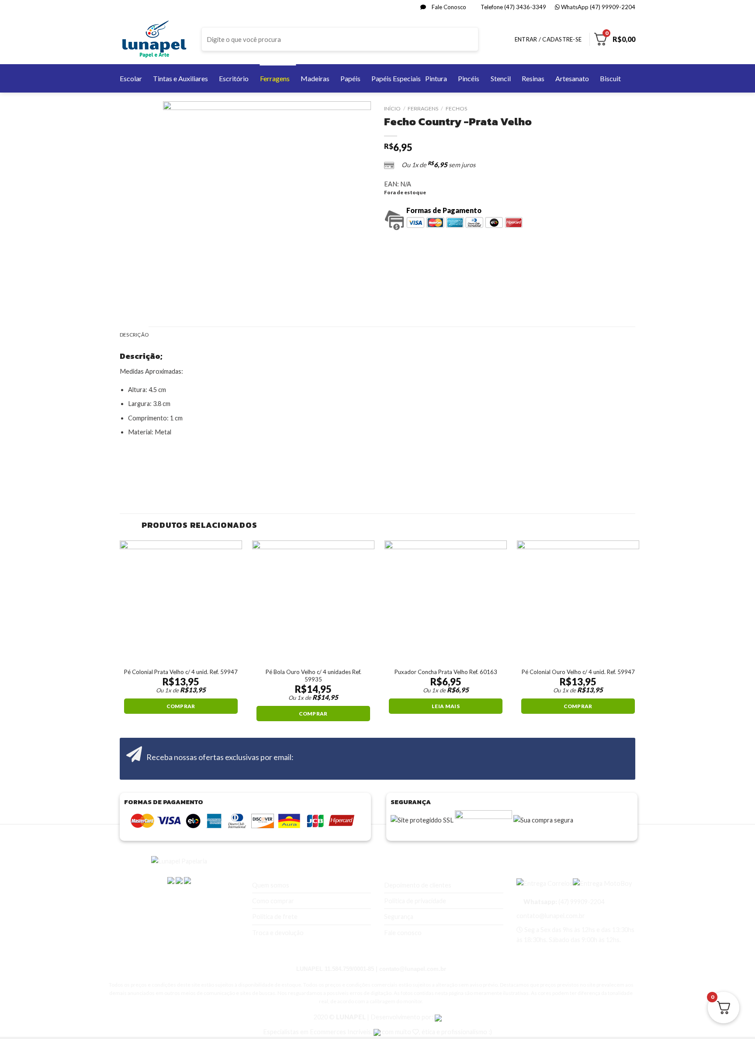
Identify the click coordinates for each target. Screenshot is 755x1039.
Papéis (350, 78)
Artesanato (572, 78)
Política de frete (275, 916)
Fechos (456, 108)
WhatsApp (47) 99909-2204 (597, 6)
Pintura (436, 78)
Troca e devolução (278, 932)
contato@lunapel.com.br (550, 915)
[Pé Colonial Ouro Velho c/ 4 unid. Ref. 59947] (578, 601)
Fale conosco (403, 932)
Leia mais (446, 706)
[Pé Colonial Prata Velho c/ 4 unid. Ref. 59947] (181, 601)
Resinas (533, 78)
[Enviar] (471, 39)
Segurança (398, 916)
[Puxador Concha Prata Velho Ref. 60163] (445, 601)
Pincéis (468, 78)
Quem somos (270, 885)
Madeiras (315, 78)
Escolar (131, 78)
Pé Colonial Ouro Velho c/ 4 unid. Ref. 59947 (578, 671)
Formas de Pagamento (443, 210)
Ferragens (275, 78)
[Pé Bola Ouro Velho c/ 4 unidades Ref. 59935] (313, 601)
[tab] (134, 335)
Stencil (501, 78)
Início (392, 108)
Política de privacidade (415, 901)
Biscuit (610, 78)
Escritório (234, 78)
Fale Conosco (448, 6)
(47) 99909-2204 (563, 901)
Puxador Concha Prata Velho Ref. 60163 (446, 671)
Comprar (180, 706)
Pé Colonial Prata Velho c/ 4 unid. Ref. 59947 (181, 671)
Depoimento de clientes (417, 885)
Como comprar (273, 901)
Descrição (134, 334)
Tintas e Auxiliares (180, 78)
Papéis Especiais (396, 78)
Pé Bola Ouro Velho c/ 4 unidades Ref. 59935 (313, 675)
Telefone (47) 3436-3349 (512, 6)
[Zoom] (173, 298)
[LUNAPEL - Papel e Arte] (154, 39)
